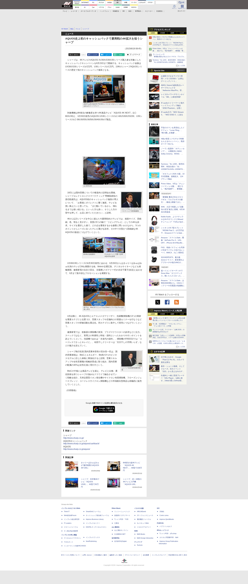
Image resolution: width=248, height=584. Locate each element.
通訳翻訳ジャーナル (144, 519)
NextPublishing (91, 541)
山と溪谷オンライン (121, 530)
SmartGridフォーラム (93, 511)
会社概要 (146, 555)
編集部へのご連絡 (116, 555)
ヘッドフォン (104, 11)
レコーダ (74, 11)
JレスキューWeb (143, 523)
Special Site (159, 70)
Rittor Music (116, 508)
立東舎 (116, 523)
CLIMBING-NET (119, 534)
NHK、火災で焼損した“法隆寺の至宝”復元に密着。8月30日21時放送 (173, 209)
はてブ (108, 55)
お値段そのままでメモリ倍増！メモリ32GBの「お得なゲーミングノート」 (172, 78)
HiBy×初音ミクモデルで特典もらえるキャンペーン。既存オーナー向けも (172, 141)
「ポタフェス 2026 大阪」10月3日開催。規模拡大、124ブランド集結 (172, 176)
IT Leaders (67, 523)
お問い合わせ (87, 555)
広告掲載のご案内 (100, 555)
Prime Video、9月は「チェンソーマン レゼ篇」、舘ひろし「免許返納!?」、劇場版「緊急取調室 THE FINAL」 (169, 51)
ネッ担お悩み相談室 (71, 531)
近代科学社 (115, 538)
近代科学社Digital (120, 541)
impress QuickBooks (167, 519)
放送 (129, 11)
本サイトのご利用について (70, 555)
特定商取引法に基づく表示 (177, 555)
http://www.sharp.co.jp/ (73, 438)
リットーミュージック (122, 511)
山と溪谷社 (115, 527)
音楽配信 (159, 11)
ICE (158, 508)
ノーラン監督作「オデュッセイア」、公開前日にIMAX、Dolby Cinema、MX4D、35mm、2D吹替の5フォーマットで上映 (172, 154)
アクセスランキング (162, 29)
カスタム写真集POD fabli (169, 537)
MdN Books (141, 534)
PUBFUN (160, 523)
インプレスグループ (159, 555)
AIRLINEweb (141, 511)
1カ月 (182, 33)
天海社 (162, 511)
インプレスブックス (93, 537)
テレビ (65, 11)
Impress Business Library (95, 519)
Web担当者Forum (70, 515)
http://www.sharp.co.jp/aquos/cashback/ (81, 443)
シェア (95, 55)
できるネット (68, 542)
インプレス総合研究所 (71, 519)
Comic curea (164, 515)
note (120, 55)
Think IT (66, 511)
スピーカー (149, 11)
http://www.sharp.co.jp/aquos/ (76, 449)
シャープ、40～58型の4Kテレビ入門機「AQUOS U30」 (132, 481)
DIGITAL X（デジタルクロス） (96, 527)
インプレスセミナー (93, 523)
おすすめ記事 (159, 352)
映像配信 (116, 11)
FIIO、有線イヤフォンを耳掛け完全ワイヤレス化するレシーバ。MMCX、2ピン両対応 (172, 250)
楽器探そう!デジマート (122, 515)
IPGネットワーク (163, 530)
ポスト (76, 55)
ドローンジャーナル (71, 527)
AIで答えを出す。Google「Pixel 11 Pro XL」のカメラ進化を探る (172, 359)
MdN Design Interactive (145, 538)
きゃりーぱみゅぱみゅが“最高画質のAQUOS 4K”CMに (90, 465)
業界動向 (138, 11)
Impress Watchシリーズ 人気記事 (168, 311)
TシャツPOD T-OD (121, 519)
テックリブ (138, 542)
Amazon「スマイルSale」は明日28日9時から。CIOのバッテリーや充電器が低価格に (172, 283)
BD (124, 11)
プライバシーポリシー (132, 555)
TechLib (139, 545)
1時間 (153, 33)
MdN (136, 531)
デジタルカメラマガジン (72, 538)
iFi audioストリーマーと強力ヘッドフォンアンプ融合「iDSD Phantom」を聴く (172, 105)
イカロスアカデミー (144, 527)
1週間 (172, 33)
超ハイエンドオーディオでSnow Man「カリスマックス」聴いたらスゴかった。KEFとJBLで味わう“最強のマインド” (172, 276)
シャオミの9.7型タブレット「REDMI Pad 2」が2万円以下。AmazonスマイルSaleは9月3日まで (168, 45)
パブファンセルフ (166, 526)
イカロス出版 (139, 508)
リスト (83, 55)
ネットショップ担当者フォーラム (97, 515)
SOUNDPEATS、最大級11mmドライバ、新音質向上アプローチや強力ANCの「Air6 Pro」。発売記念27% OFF (172, 262)
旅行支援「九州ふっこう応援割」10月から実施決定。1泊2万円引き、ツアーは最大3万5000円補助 (169, 338)
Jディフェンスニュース (145, 515)
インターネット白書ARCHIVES (75, 546)
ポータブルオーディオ (88, 11)
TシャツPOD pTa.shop (168, 533)
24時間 (162, 33)
